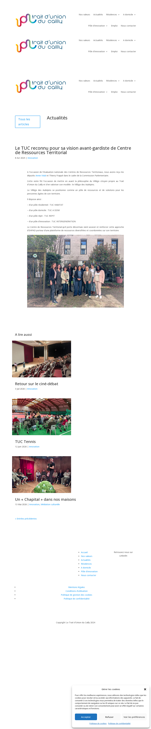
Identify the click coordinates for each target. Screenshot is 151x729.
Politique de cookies (98, 723)
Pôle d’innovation (96, 25)
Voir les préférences (134, 716)
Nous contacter (128, 25)
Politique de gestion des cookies (76, 594)
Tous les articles (24, 121)
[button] (145, 689)
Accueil (84, 552)
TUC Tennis (25, 441)
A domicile (128, 14)
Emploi (114, 25)
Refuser (109, 716)
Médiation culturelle (50, 504)
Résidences (111, 14)
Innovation (33, 157)
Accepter (86, 716)
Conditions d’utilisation (77, 591)
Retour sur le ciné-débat (36, 383)
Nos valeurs (84, 14)
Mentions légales (76, 587)
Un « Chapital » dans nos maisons (45, 499)
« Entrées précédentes (26, 518)
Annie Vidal (41, 175)
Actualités (98, 14)
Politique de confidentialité (119, 723)
